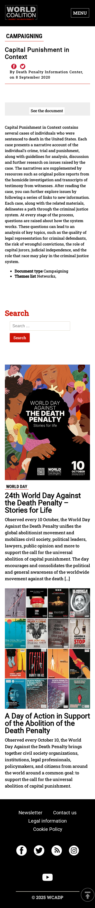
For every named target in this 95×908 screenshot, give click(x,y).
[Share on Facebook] (14, 67)
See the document (47, 110)
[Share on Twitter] (23, 67)
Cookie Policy (47, 829)
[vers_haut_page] (87, 895)
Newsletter (30, 813)
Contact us (64, 813)
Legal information (47, 821)
